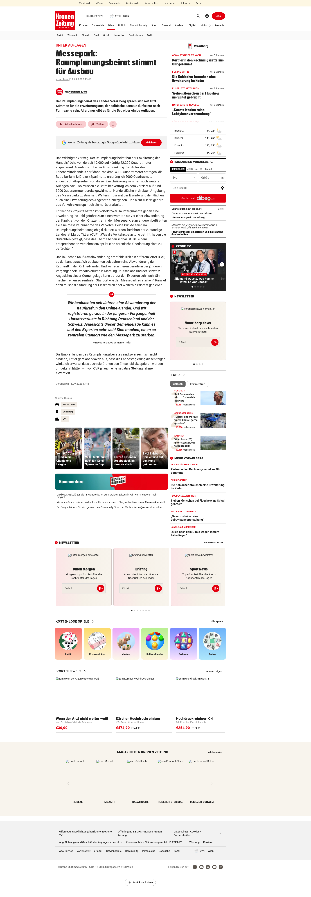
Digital (192, 25)
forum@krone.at (143, 507)
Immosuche (169, 3)
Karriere (208, 842)
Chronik (85, 35)
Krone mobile (151, 3)
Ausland (179, 25)
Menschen (119, 35)
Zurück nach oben (140, 882)
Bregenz (179, 130)
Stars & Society (138, 25)
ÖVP (65, 419)
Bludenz (178, 138)
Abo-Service (66, 851)
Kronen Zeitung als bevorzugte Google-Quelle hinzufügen (112, 142)
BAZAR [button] (208, 169)
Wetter (150, 35)
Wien (111, 25)
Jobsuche (185, 3)
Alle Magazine (215, 752)
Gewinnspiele (132, 3)
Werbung (194, 842)
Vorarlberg (62, 79)
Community (114, 3)
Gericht (106, 35)
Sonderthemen (136, 35)
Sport (154, 25)
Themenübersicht (155, 502)
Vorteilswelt (85, 3)
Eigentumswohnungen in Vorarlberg (198, 213)
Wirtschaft (72, 35)
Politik (122, 25)
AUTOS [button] (198, 169)
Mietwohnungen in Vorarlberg (198, 217)
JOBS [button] (190, 169)
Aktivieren (151, 142)
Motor (203, 25)
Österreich (98, 25)
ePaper (99, 3)
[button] (210, 25)
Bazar (199, 3)
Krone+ (83, 25)
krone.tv (219, 25)
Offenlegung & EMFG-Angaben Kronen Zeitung (140, 833)
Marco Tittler (69, 404)
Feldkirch (179, 152)
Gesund (166, 25)
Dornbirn (179, 145)
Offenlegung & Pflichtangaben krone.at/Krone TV (85, 833)
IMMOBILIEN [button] (178, 169)
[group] (68, 448)
